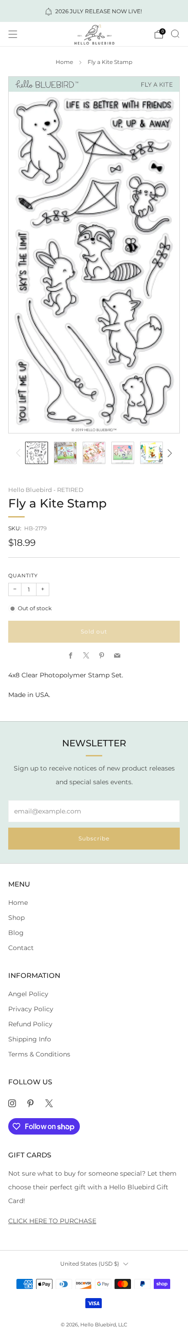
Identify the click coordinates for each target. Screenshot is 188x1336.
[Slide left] (20, 453)
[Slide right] (168, 453)
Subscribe (94, 838)
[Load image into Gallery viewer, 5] (151, 453)
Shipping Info (29, 1039)
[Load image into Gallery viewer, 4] (122, 453)
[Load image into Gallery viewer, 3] (94, 453)
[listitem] (94, 11)
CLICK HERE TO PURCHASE (52, 1221)
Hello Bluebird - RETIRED (46, 489)
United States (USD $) (89, 1263)
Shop (16, 917)
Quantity (23, 576)
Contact (21, 947)
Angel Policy (28, 994)
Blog (16, 932)
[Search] (175, 33)
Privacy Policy (30, 1009)
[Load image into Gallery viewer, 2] (65, 453)
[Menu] (12, 34)
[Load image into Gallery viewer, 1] (36, 453)
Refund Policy (30, 1024)
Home (64, 62)
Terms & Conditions (39, 1054)
